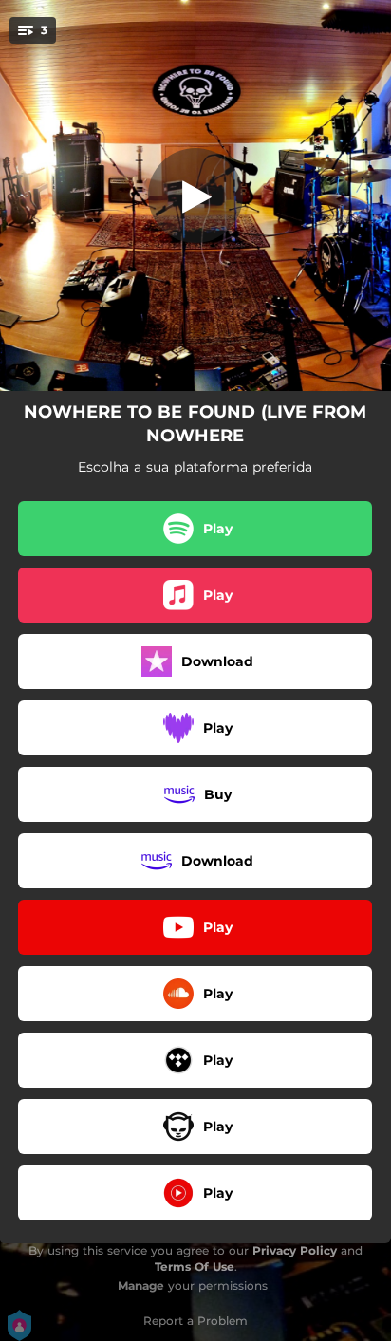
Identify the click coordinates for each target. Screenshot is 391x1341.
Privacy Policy (294, 1250)
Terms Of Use (194, 1266)
